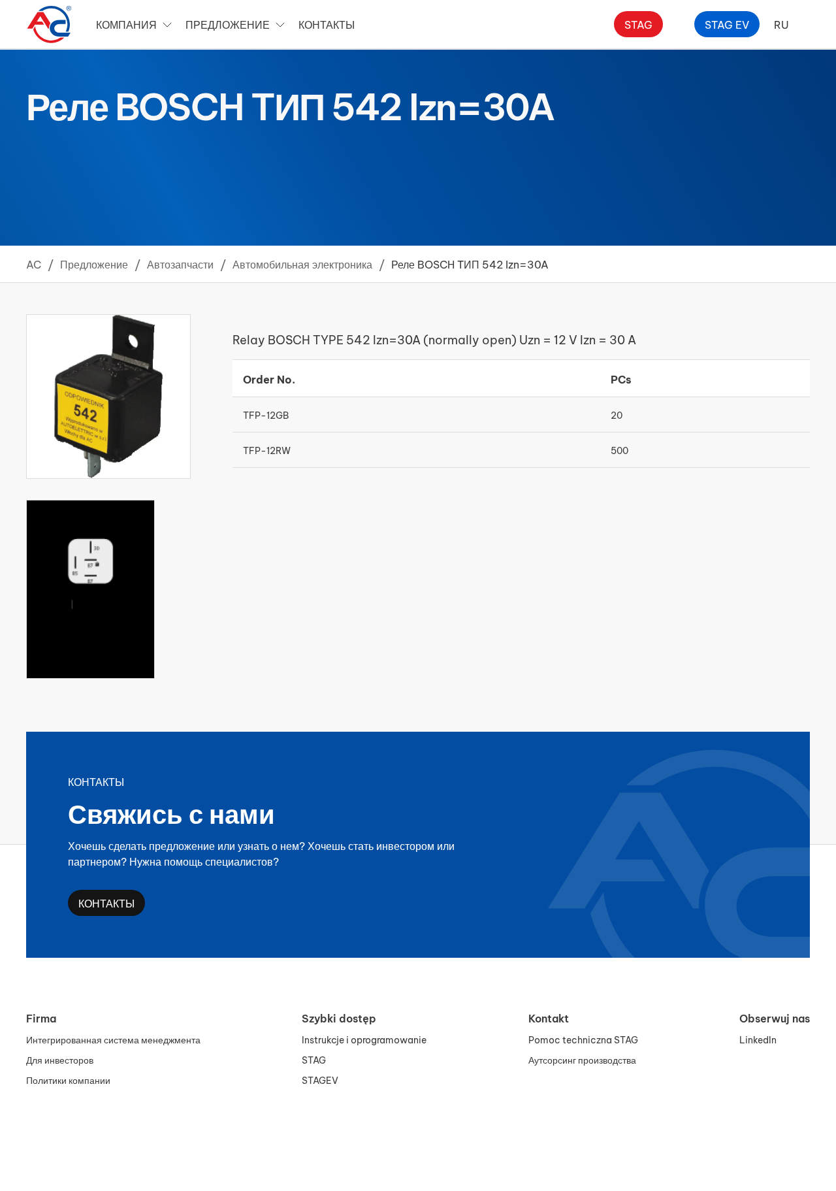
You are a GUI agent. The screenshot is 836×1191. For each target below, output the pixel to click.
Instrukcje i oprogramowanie (364, 1039)
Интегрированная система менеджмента (113, 1039)
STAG (314, 1059)
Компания (126, 23)
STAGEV (320, 1079)
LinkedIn (758, 1039)
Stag (638, 23)
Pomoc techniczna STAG (583, 1039)
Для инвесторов (59, 1059)
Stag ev (727, 23)
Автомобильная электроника (302, 263)
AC (33, 263)
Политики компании (68, 1079)
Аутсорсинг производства (582, 1059)
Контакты (326, 23)
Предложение (227, 23)
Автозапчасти (180, 263)
